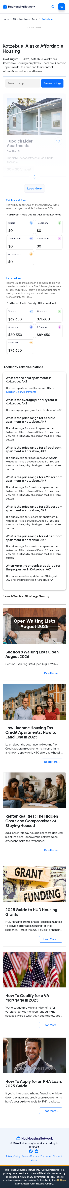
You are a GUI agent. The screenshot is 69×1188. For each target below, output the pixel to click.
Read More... (52, 673)
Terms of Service (30, 1156)
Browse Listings (52, 83)
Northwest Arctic (29, 18)
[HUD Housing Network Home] (19, 7)
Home (6, 18)
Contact (57, 1156)
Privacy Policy (13, 1156)
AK (14, 18)
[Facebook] (31, 1151)
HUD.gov (61, 1180)
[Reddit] (36, 1151)
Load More (34, 188)
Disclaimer (46, 1156)
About (34, 1160)
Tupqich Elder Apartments (21, 391)
